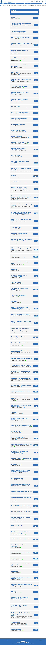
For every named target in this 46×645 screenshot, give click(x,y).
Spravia (13, 256)
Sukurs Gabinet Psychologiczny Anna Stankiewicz (20, 162)
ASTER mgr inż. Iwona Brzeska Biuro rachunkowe (19, 51)
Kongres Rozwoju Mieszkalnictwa (22, 5)
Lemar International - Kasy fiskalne (19, 86)
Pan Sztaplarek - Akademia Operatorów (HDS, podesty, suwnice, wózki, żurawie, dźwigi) (20, 614)
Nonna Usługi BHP (15, 155)
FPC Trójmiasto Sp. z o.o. (17, 431)
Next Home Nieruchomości (17, 478)
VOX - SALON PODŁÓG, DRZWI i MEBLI (20, 112)
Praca (37, 3)
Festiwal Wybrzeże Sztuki (32, 5)
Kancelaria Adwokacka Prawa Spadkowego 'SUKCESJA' (21, 204)
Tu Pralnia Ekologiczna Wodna (18, 31)
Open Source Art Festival (12, 5)
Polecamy (0, 5)
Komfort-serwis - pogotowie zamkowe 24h (21, 491)
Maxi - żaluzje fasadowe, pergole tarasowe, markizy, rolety (21, 58)
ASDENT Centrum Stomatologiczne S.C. (20, 539)
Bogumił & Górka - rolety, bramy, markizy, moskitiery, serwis (21, 405)
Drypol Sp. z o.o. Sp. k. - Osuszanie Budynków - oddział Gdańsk (19, 606)
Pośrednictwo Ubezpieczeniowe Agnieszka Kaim (21, 248)
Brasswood (44, 5)
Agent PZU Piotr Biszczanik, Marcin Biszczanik (19, 397)
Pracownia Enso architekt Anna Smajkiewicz (18, 545)
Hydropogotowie (15, 558)
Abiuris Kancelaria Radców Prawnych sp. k (21, 444)
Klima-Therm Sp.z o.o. (16, 464)
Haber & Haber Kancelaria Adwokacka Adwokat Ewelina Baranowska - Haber (20, 485)
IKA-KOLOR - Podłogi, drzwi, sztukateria (20, 314)
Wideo (43, 3)
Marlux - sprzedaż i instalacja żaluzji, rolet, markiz (21, 262)
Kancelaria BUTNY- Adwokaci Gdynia (20, 142)
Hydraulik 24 (14, 412)
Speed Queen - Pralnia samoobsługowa (20, 371)
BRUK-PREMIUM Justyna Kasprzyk (19, 233)
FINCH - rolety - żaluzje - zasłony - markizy (21, 391)
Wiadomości (9, 3)
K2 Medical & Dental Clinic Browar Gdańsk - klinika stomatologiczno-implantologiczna (21, 212)
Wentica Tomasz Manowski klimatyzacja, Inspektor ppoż (21, 65)
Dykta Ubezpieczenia (16, 629)
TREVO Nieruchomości (16, 282)
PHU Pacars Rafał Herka (17, 526)
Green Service (14, 571)
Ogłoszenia (17, 3)
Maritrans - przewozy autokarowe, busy (20, 552)
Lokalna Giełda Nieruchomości (18, 295)
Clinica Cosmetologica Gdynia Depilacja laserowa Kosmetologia (20, 532)
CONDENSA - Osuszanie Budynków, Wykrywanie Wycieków (19, 275)
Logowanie (23, 641)
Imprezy (21, 3)
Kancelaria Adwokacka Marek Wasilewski (21, 511)
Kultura (25, 3)
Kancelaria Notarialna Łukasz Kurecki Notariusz (20, 93)
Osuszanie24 (14, 269)
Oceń (36, 25)
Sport (28, 3)
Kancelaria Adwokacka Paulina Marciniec (21, 458)
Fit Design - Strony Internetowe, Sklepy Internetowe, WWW (20, 577)
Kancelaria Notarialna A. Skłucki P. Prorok (21, 425)
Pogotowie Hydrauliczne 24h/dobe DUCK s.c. (21, 564)
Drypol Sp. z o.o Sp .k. (16, 227)
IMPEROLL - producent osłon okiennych (20, 37)
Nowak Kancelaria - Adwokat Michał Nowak (20, 419)
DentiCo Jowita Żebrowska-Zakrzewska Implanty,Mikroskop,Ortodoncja (20, 329)
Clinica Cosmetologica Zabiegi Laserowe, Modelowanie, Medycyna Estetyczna (21, 196)
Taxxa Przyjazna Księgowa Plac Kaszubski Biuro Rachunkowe (21, 350)
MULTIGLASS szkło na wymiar (18, 437)
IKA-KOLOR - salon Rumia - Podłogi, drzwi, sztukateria (21, 322)
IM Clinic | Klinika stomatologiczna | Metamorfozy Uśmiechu (19, 451)
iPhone (28, 642)
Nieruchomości (32, 3)
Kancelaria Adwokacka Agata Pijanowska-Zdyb (21, 44)
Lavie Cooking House (16, 181)
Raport (13, 3)
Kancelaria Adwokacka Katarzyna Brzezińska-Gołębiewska (19, 100)
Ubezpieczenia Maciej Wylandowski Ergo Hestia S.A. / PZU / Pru (21, 24)
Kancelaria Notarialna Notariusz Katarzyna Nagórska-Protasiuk (21, 518)
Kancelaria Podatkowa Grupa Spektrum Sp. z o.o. (21, 358)
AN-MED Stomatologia (16, 136)
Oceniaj (10, 2)
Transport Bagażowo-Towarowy (19, 337)
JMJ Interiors (14, 591)
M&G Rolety (14, 301)
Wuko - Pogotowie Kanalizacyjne (19, 118)
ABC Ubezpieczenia (15, 622)
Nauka (40, 3)
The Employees (39, 5)
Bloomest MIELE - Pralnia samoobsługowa (21, 385)
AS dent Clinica (14, 17)
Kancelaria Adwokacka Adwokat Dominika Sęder (21, 585)
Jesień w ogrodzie (5, 5)
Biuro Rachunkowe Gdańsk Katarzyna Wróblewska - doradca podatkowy (20, 471)
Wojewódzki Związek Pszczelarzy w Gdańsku (19, 288)
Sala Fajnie (13, 175)
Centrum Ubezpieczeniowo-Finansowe (20, 365)
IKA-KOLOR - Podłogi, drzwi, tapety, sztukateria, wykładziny (19, 308)
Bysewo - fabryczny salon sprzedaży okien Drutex (21, 220)
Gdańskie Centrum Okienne (18, 124)
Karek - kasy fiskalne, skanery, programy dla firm (21, 79)
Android (25, 642)
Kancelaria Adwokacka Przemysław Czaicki (19, 343)
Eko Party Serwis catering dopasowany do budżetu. (21, 498)
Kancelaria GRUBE (15, 106)
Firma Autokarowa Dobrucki (18, 130)
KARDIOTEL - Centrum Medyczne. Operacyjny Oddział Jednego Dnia (19, 188)
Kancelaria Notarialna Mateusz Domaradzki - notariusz (18, 148)
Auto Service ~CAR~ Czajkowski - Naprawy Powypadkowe (21, 169)
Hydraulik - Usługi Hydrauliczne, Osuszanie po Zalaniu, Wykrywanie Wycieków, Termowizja (21, 241)
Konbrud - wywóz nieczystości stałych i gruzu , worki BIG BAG (20, 598)
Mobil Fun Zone (14, 72)
